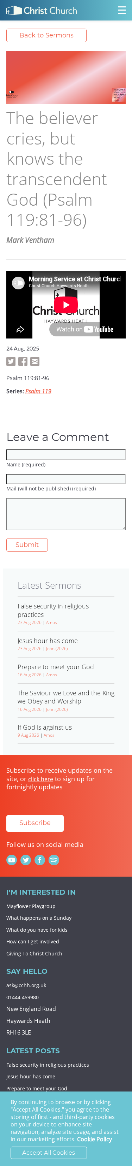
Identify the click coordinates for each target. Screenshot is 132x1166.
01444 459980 (22, 997)
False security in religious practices (47, 1064)
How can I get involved (32, 941)
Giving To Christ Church (34, 953)
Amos (51, 622)
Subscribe (35, 823)
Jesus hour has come (30, 1076)
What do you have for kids (37, 929)
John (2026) (57, 649)
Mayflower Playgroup (31, 906)
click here (40, 779)
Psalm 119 (38, 391)
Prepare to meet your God (36, 1088)
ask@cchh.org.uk (26, 985)
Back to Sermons (46, 35)
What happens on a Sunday (38, 917)
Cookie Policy (94, 1139)
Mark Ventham (30, 240)
